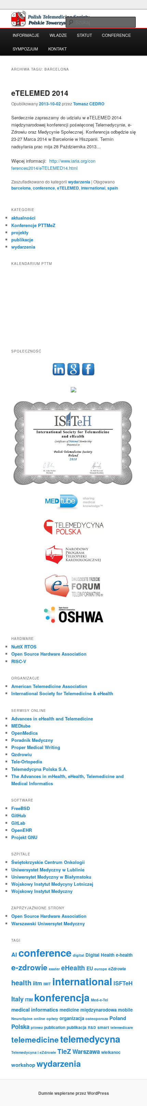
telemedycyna (90, 1038)
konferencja (62, 997)
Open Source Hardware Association (48, 654)
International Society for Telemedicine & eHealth (62, 693)
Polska (20, 1026)
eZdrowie (117, 969)
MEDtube (20, 725)
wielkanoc (111, 1052)
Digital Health (100, 955)
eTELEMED (68, 188)
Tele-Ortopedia (26, 761)
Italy (17, 999)
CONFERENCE (116, 35)
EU (89, 968)
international (93, 188)
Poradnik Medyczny (32, 740)
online (39, 1018)
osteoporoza (96, 1018)
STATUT (84, 35)
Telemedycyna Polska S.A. (39, 769)
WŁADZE (58, 35)
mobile (125, 1009)
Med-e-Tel (99, 999)
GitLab (18, 823)
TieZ (64, 1051)
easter (54, 968)
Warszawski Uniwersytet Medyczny (48, 923)
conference (44, 188)
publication (54, 1027)
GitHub (18, 815)
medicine (69, 1009)
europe (100, 968)
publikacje (22, 239)
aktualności (23, 217)
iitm (37, 983)
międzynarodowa (98, 1009)
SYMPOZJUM (25, 48)
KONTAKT (57, 48)
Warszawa (86, 1051)
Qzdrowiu (21, 754)
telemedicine (35, 1039)
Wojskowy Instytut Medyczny (41, 891)
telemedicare (121, 1027)
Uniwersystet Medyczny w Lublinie (47, 869)
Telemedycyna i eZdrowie (33, 1052)
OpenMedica (24, 733)
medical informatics (34, 1009)
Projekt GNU (24, 837)
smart (103, 1027)
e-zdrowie (29, 967)
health (21, 982)
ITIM (29, 1000)
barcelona (21, 188)
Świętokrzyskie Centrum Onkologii (48, 862)
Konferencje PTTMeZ (33, 225)
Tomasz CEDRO (88, 104)
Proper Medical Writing (35, 747)
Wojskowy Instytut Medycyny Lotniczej (52, 884)
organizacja (71, 1018)
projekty (19, 232)
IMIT (47, 983)
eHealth (73, 967)
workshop (23, 1064)
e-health (124, 955)
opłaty (52, 1018)
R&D (92, 1027)
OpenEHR (21, 830)
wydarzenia (79, 182)
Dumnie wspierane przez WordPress (73, 1093)
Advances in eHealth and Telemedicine (52, 718)
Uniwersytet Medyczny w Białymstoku (51, 876)
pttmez (37, 1027)
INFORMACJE (26, 35)
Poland (117, 1018)
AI (14, 954)
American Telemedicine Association (49, 686)
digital (78, 955)
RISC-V (18, 661)
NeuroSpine (21, 1018)
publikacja (76, 1027)
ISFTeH (123, 983)
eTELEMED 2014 (39, 93)
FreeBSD (20, 808)
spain (112, 188)
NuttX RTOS (24, 646)
